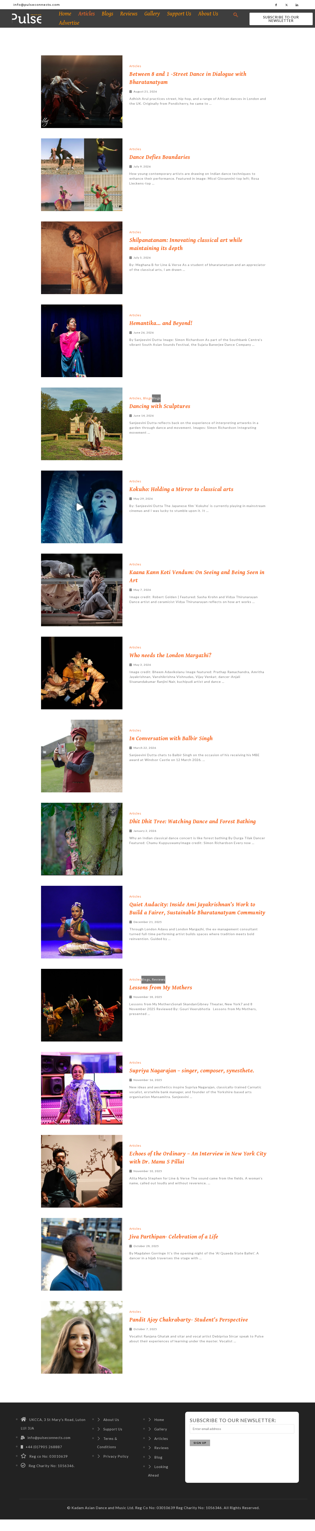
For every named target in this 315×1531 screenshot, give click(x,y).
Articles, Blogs (140, 398)
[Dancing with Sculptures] (82, 424)
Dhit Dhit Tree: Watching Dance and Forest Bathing (192, 821)
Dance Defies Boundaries (159, 157)
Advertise (69, 23)
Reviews (128, 13)
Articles (86, 13)
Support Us (179, 13)
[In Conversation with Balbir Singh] (82, 756)
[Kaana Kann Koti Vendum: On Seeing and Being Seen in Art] (82, 590)
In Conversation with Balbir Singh (171, 738)
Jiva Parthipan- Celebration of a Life (173, 1236)
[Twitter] (286, 4)
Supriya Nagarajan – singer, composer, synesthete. (191, 1070)
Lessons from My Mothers (160, 987)
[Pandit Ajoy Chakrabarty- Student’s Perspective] (82, 1337)
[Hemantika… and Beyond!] (82, 340)
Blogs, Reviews (153, 979)
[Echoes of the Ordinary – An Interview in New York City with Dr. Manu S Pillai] (82, 1171)
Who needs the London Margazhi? (170, 655)
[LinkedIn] (297, 4)
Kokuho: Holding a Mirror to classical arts (181, 489)
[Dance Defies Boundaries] (82, 174)
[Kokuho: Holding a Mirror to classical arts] (82, 507)
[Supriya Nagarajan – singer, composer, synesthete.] (82, 1088)
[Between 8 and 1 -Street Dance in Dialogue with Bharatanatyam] (82, 91)
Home (65, 13)
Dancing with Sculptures (159, 406)
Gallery (152, 13)
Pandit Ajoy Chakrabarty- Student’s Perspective (188, 1319)
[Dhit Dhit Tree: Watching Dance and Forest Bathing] (82, 839)
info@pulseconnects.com (36, 4)
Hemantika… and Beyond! (160, 323)
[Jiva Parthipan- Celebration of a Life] (82, 1254)
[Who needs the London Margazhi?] (82, 673)
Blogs (107, 13)
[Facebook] (276, 4)
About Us (208, 13)
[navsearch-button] (235, 15)
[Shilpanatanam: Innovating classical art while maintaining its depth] (82, 257)
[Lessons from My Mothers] (82, 1005)
